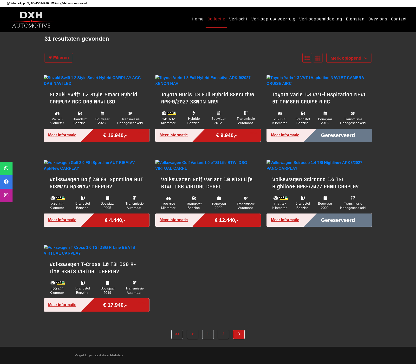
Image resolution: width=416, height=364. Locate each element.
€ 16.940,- (115, 135)
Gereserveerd (338, 135)
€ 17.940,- (115, 304)
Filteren (60, 57)
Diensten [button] (355, 19)
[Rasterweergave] (318, 58)
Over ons (377, 19)
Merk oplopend (347, 58)
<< (177, 334)
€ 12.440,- (226, 219)
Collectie (216, 19)
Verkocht (238, 19)
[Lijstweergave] (307, 58)
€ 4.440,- (115, 219)
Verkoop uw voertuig (273, 19)
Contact (399, 19)
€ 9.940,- (226, 135)
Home (198, 19)
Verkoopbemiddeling (320, 19)
